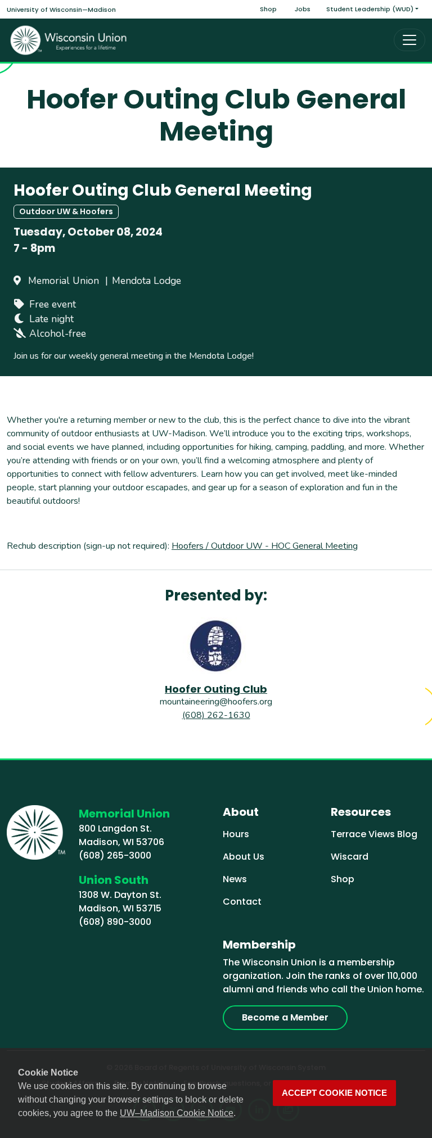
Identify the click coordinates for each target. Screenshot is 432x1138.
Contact (242, 901)
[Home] (68, 40)
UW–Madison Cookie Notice (176, 1113)
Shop (268, 8)
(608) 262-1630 (216, 715)
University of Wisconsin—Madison (61, 9)
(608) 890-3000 (115, 921)
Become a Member (285, 1017)
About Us (243, 856)
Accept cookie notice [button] (334, 1093)
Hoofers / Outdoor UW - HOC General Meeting (265, 546)
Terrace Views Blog (374, 834)
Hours (236, 834)
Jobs (302, 8)
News (235, 879)
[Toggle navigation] (409, 40)
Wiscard (349, 856)
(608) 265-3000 (115, 855)
